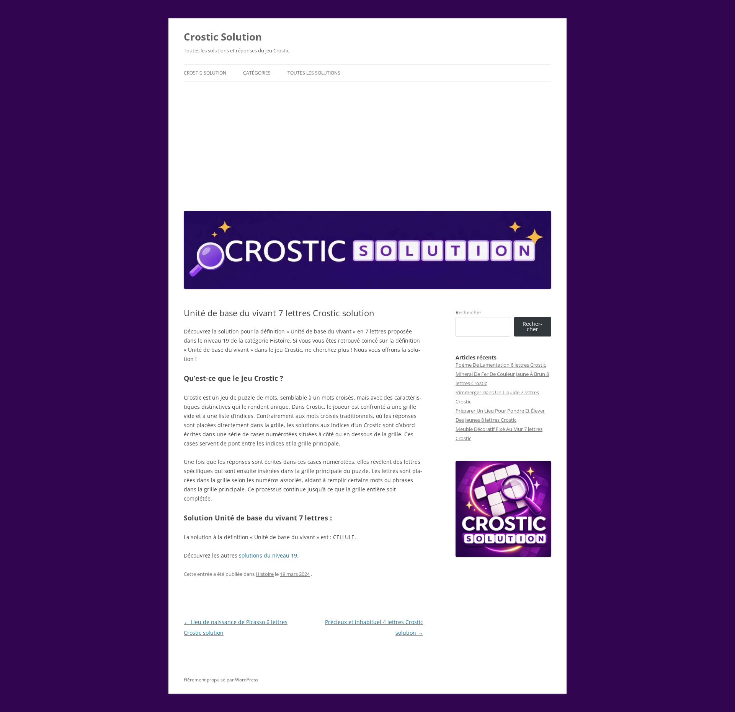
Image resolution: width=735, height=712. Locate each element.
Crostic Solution (223, 37)
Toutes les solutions (313, 73)
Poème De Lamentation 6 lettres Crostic (501, 364)
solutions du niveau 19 (268, 555)
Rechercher (468, 312)
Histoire (265, 574)
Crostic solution (205, 73)
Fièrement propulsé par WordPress (221, 679)
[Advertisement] (367, 144)
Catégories (257, 73)
